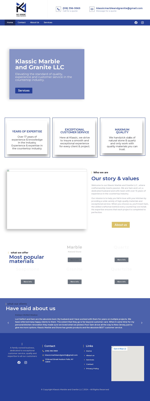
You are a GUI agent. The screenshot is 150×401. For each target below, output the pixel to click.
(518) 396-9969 (71, 8)
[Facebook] (136, 22)
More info (75, 260)
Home (10, 22)
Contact (22, 22)
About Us (34, 22)
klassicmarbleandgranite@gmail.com (119, 8)
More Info (121, 260)
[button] (8, 323)
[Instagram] (142, 22)
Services (48, 22)
